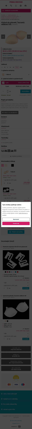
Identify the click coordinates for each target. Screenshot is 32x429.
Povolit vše (16, 223)
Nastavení (16, 219)
